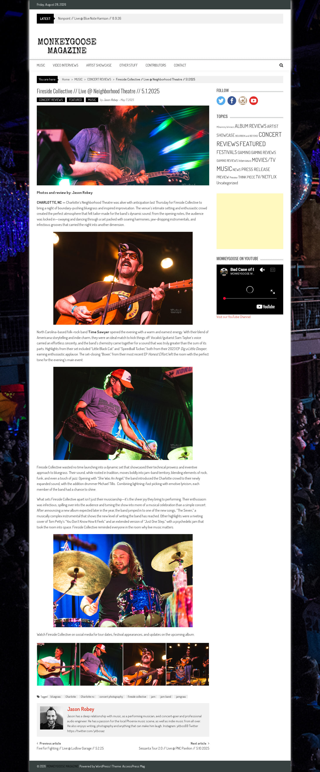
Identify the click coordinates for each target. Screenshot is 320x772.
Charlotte (71, 696)
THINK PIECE (246, 176)
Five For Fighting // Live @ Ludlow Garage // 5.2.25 (70, 748)
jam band (165, 696)
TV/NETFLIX (266, 176)
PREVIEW (223, 177)
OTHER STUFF (129, 65)
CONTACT (180, 65)
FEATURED (75, 100)
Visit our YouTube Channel (234, 317)
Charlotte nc (87, 696)
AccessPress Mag (133, 766)
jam (153, 696)
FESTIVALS (227, 152)
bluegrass (56, 696)
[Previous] (46, 664)
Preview (233, 177)
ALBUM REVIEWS (250, 126)
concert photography (111, 696)
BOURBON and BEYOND (246, 135)
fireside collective (137, 696)
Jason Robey (110, 100)
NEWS (237, 169)
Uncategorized (227, 182)
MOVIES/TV (264, 159)
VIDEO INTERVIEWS (65, 65)
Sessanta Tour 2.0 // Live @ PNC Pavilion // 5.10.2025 (174, 748)
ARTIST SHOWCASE (99, 65)
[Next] (200, 664)
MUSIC (41, 65)
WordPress (103, 766)
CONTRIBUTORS (156, 65)
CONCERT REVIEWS (99, 79)
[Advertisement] (250, 221)
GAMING (244, 152)
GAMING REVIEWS (263, 152)
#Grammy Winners (225, 126)
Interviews (245, 160)
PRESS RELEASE (255, 169)
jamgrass (181, 696)
